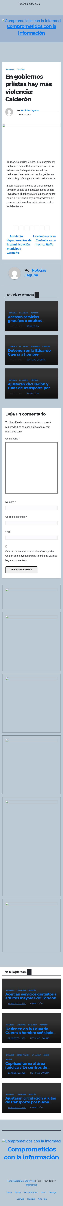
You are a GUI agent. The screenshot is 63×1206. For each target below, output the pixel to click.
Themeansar (31, 1185)
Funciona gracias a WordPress (21, 1181)
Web (7, 532)
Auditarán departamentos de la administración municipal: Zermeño (19, 244)
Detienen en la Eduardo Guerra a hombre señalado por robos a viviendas (29, 1033)
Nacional (31, 1199)
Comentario (12, 438)
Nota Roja (35, 346)
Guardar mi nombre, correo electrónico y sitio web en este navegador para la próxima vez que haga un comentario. (31, 556)
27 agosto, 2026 (17, 1004)
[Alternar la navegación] (57, 48)
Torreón (20, 69)
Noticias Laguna (30, 110)
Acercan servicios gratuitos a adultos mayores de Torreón (26, 321)
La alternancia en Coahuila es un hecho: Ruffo (44, 240)
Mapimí (9, 1059)
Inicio (9, 1192)
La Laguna (23, 313)
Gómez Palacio (23, 1055)
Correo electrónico (16, 517)
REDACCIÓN (33, 326)
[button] (51, 47)
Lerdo (46, 1055)
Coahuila (10, 69)
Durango (10, 1055)
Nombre (10, 502)
